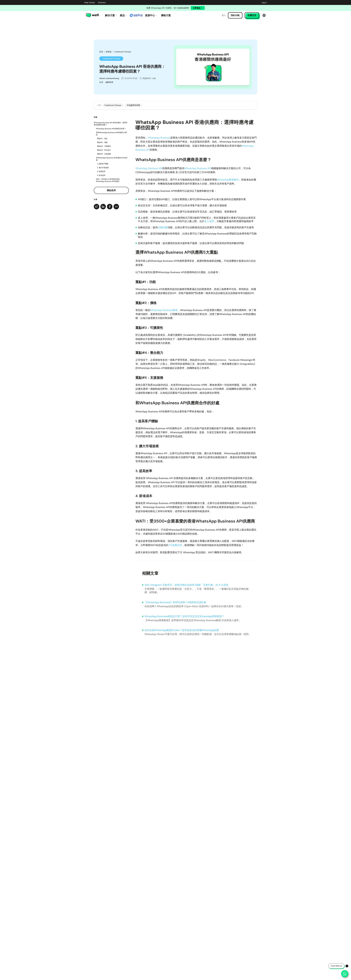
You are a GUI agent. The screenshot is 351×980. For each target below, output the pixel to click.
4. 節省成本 (101, 175)
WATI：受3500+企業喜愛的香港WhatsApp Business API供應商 (108, 180)
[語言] (264, 15)
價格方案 (166, 15)
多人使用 (209, 221)
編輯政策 (109, 82)
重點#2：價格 (102, 142)
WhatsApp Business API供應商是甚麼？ (111, 129)
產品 (122, 15)
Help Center (89, 2)
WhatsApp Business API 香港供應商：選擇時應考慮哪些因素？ (110, 124)
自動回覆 (163, 227)
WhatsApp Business (159, 137)
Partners (102, 2)
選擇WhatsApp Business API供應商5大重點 (111, 133)
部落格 (108, 51)
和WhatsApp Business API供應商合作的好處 (112, 159)
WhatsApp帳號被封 (228, 179)
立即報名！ (198, 8)
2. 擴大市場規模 (103, 168)
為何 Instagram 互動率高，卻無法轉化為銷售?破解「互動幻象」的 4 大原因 (186, 585)
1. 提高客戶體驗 (102, 164)
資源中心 (150, 15)
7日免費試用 (175, 545)
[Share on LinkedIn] (103, 206)
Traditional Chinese (122, 51)
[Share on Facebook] (109, 206)
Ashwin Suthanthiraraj (109, 78)
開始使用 (111, 190)
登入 (224, 15)
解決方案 (110, 15)
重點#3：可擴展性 (104, 146)
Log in (264, 2)
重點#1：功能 (102, 138)
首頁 (101, 51)
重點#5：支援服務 (104, 154)
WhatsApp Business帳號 (164, 310)
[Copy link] (116, 206)
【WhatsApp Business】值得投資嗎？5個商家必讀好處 (175, 602)
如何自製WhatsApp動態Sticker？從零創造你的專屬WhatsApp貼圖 (182, 630)
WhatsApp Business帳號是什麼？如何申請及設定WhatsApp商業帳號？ (184, 616)
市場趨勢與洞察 (133, 105)
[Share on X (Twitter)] (96, 206)
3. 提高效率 (101, 171)
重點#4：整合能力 (104, 150)
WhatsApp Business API (148, 168)
